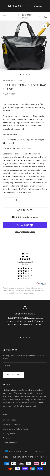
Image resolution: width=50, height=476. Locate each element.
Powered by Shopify (36, 457)
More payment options (25, 231)
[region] (25, 319)
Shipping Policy (9, 420)
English (38, 451)
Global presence (10, 442)
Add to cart (25, 210)
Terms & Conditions (11, 424)
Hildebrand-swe (12, 81)
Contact (6, 438)
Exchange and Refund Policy (15, 429)
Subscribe (13, 374)
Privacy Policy (9, 433)
